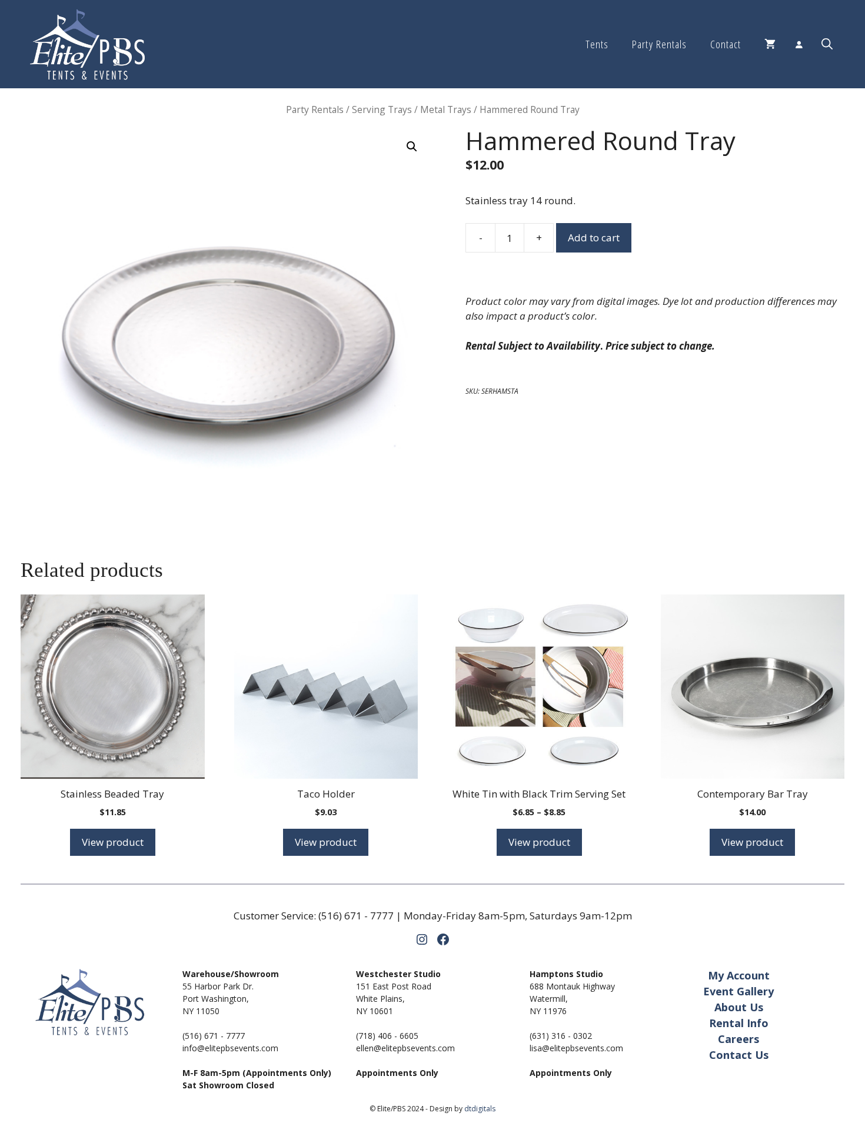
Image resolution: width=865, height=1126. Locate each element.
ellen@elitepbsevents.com (405, 1048)
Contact (725, 44)
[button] (827, 44)
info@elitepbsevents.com (230, 1048)
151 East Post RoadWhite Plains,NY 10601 (393, 999)
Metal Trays (445, 109)
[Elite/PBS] (87, 44)
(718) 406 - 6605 (387, 1035)
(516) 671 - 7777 (356, 915)
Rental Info (738, 1023)
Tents (596, 44)
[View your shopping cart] (770, 44)
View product (113, 842)
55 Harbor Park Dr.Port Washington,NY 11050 (218, 999)
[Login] (798, 44)
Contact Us (738, 1055)
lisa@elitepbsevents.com (576, 1048)
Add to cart (594, 237)
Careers (738, 1039)
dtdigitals (479, 1109)
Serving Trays (382, 109)
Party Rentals (659, 44)
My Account (739, 975)
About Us (738, 1007)
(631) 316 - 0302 (561, 1035)
